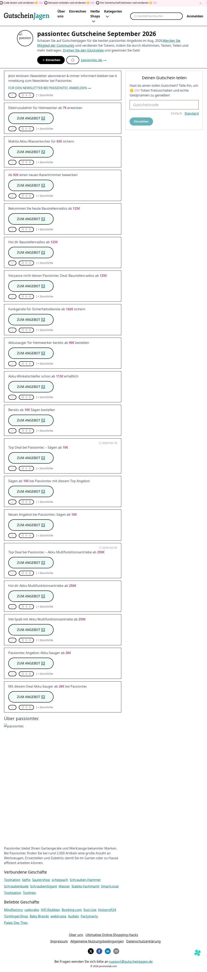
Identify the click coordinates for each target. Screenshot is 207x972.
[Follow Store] (72, 60)
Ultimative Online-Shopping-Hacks (112, 935)
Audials (73, 916)
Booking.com (72, 910)
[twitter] (91, 950)
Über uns (76, 935)
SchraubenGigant (43, 886)
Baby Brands (39, 916)
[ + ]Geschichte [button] (44, 95)
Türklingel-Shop (16, 916)
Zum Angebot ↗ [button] (31, 118)
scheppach (60, 880)
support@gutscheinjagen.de (131, 961)
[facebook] (99, 950)
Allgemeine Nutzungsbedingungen (97, 941)
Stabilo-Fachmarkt (85, 886)
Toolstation (12, 893)
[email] (116, 950)
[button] (12, 95)
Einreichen (53, 60)
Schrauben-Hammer (85, 880)
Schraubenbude (16, 886)
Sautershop (41, 880)
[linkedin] (108, 950)
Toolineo (29, 893)
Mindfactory (13, 910)
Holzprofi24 (107, 910)
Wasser (64, 886)
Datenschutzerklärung (143, 941)
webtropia (58, 916)
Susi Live (89, 910)
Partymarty (89, 916)
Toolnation (12, 880)
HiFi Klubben (50, 910)
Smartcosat (110, 886)
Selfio (26, 880)
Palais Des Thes (16, 922)
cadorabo (31, 910)
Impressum (59, 941)
